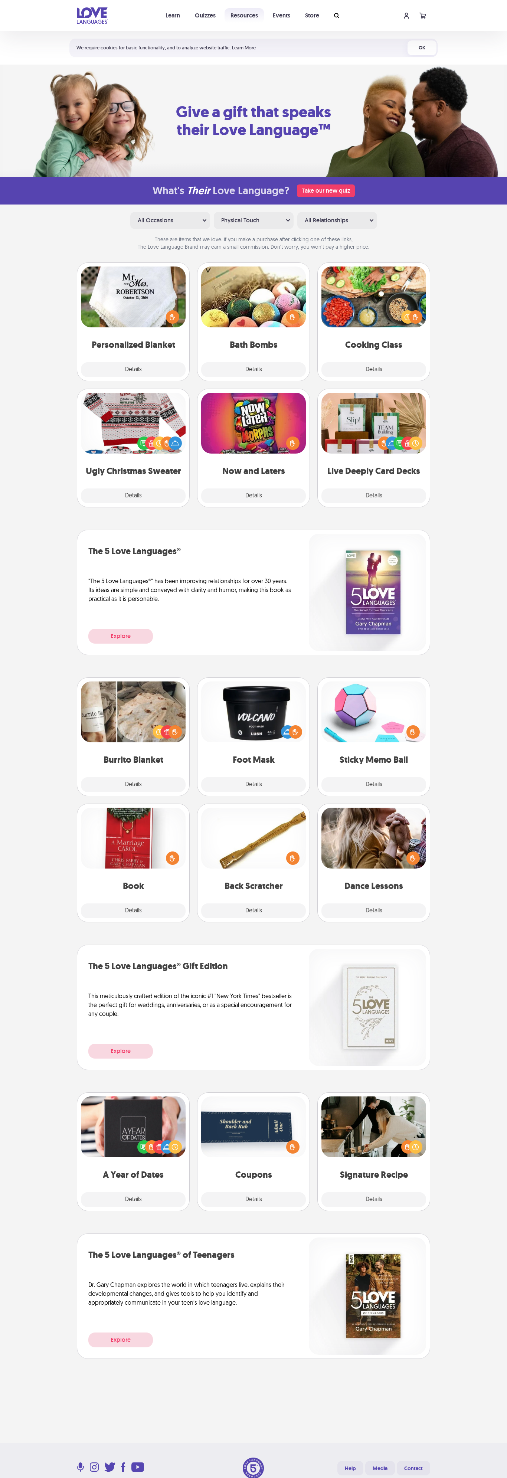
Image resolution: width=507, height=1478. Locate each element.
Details (133, 370)
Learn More (244, 48)
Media (380, 1468)
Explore (121, 636)
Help (350, 1468)
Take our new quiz (326, 190)
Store (312, 15)
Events (281, 15)
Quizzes (205, 15)
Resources (244, 15)
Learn (173, 15)
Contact (413, 1468)
